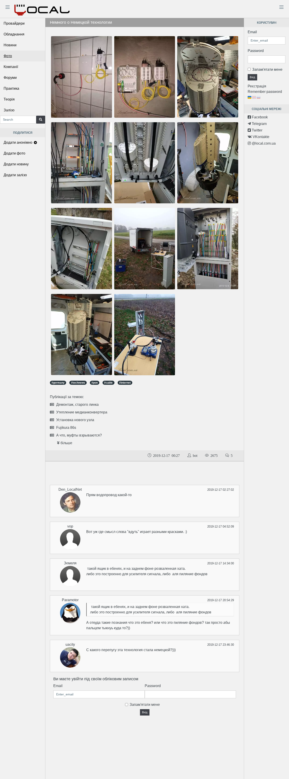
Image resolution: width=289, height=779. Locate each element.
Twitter (256, 130)
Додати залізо (15, 175)
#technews (78, 382)
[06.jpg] (144, 334)
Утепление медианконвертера (81, 412)
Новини (10, 45)
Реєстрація (257, 86)
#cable (108, 382)
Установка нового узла (75, 420)
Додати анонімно (18, 142)
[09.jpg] (144, 162)
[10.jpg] (81, 162)
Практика (11, 88)
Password (153, 686)
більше (66, 443)
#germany (58, 382)
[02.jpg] (207, 76)
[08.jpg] (81, 248)
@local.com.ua (263, 143)
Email (58, 686)
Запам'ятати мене (145, 704)
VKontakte (260, 137)
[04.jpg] (207, 248)
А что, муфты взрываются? (79, 435)
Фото (8, 56)
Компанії (11, 67)
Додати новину (16, 164)
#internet (125, 382)
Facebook (259, 117)
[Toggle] (7, 7)
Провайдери (14, 23)
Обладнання (14, 34)
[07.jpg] (144, 77)
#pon (94, 382)
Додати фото (14, 153)
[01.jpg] (81, 334)
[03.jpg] (207, 162)
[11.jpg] (81, 77)
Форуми (10, 78)
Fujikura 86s (66, 427)
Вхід (144, 712)
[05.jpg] (144, 248)
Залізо (9, 110)
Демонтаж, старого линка (77, 404)
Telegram (259, 124)
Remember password (265, 92)
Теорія (9, 99)
